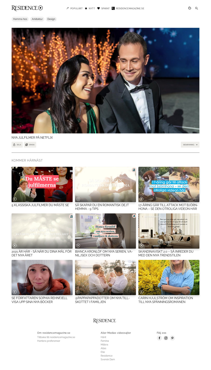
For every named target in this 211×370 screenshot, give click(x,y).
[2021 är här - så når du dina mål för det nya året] (42, 231)
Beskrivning (188, 145)
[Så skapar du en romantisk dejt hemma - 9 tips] (105, 184)
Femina (105, 340)
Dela (19, 145)
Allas (103, 348)
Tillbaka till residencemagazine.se (56, 337)
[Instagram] (166, 339)
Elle (103, 352)
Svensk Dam (108, 359)
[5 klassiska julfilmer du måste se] (42, 184)
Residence (106, 355)
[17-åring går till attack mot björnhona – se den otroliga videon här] (168, 184)
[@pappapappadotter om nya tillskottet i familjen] (105, 277)
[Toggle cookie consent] (190, 8)
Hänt (103, 337)
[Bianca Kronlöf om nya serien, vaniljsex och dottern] (105, 231)
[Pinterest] (172, 339)
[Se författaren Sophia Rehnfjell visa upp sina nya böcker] (42, 277)
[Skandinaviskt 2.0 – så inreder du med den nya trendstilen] (168, 231)
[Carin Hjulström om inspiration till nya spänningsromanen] (168, 277)
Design (51, 19)
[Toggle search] (196, 8)
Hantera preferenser (48, 340)
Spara (32, 145)
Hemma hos (20, 19)
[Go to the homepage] (27, 8)
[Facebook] (159, 339)
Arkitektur (37, 19)
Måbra (104, 344)
